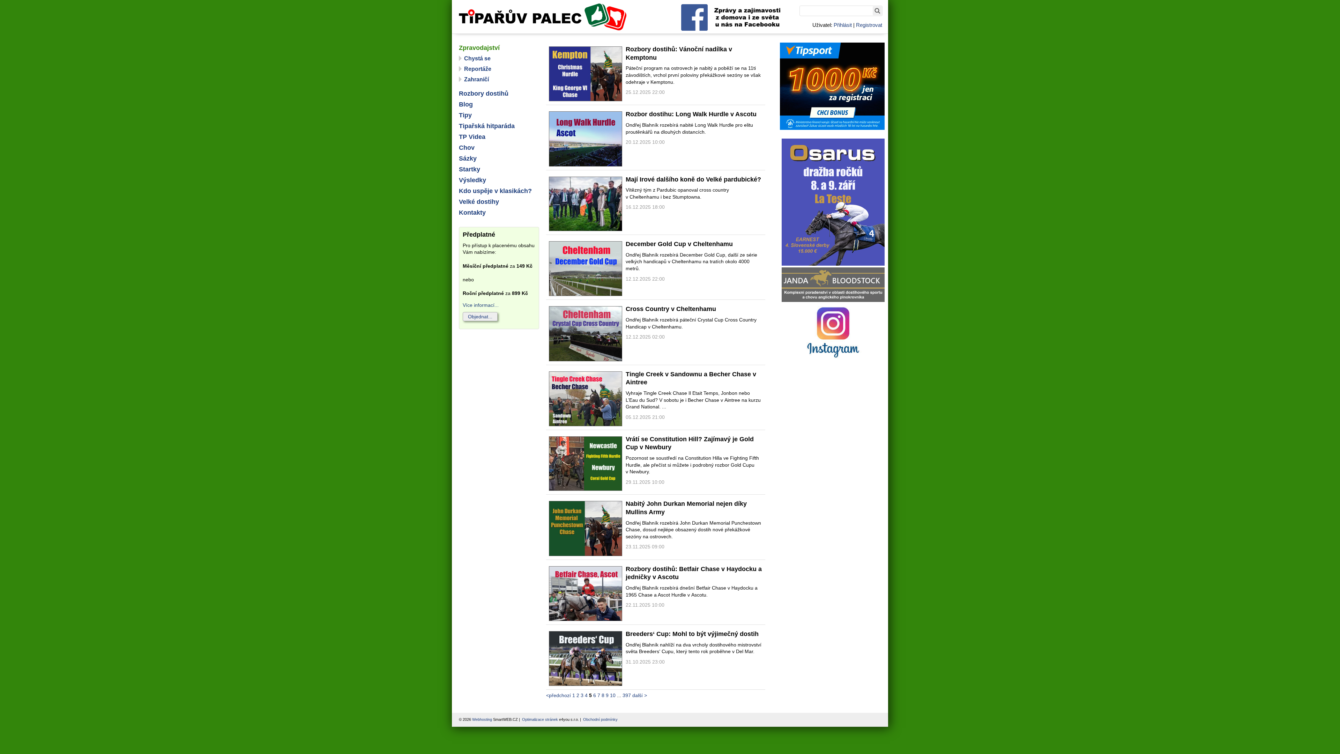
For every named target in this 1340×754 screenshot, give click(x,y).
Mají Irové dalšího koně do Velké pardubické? (693, 179)
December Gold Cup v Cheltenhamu (679, 244)
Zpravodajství (479, 47)
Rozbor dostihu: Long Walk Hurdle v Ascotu (691, 114)
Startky (469, 169)
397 (627, 695)
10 (613, 695)
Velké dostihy (479, 201)
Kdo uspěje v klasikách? (495, 190)
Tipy (465, 115)
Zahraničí (476, 79)
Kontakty (472, 212)
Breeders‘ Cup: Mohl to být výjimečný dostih (692, 633)
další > (639, 695)
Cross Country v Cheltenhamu (671, 308)
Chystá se (477, 58)
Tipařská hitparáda (487, 126)
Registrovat (869, 25)
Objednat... (480, 316)
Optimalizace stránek (540, 719)
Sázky (468, 158)
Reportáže (477, 69)
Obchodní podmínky (600, 719)
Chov (467, 147)
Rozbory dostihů (483, 93)
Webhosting (482, 719)
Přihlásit (843, 25)
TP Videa (472, 136)
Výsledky (472, 180)
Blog (466, 104)
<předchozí (558, 695)
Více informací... (481, 305)
